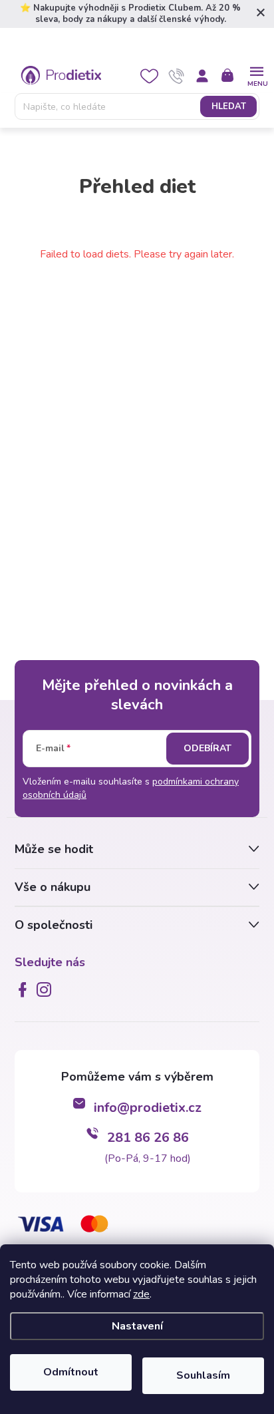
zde (141, 1294)
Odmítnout (70, 1372)
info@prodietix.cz (148, 1108)
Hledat (228, 106)
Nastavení (137, 1326)
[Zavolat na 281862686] (176, 76)
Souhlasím (203, 1375)
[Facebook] (25, 989)
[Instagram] (46, 989)
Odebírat (207, 748)
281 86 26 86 (148, 1138)
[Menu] (256, 74)
